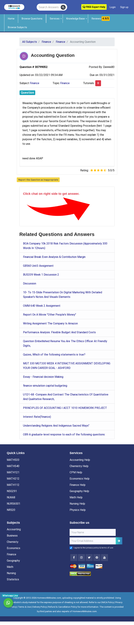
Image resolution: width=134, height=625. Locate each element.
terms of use (107, 548)
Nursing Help (77, 503)
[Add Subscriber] (119, 540)
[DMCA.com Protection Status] (80, 573)
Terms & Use (24, 607)
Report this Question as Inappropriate (38, 179)
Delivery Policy (39, 607)
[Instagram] (81, 557)
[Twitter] (89, 557)
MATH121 (13, 472)
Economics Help (80, 478)
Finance (34, 83)
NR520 (11, 510)
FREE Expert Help (95, 7)
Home (11, 18)
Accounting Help (80, 459)
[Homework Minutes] (14, 7)
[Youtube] (96, 557)
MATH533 (13, 459)
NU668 (11, 497)
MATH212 (13, 478)
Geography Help (79, 491)
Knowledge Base (75, 18)
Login (113, 7)
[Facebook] (73, 557)
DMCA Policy (107, 602)
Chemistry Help (79, 466)
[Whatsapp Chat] (8, 603)
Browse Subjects (17, 27)
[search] (63, 7)
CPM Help (76, 472)
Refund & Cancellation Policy (62, 607)
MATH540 (13, 466)
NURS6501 (13, 503)
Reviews (100, 18)
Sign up (124, 7)
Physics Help (78, 510)
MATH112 (13, 485)
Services (54, 18)
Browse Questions (32, 18)
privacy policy (92, 548)
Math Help (76, 497)
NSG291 (12, 491)
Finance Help (77, 485)
